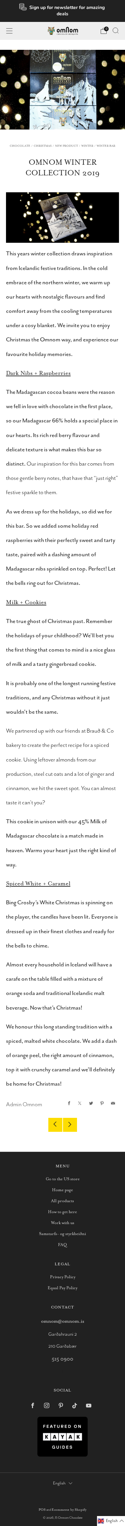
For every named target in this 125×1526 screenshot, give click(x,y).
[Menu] (9, 31)
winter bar (106, 145)
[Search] (115, 30)
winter (87, 145)
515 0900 (62, 1359)
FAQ (62, 1244)
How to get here (62, 1212)
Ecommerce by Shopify (69, 1510)
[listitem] (62, 11)
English (59, 1483)
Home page (62, 1190)
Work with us (62, 1222)
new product (66, 145)
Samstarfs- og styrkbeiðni (62, 1233)
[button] (111, 1521)
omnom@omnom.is (62, 1321)
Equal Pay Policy (62, 1288)
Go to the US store (63, 1179)
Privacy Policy (62, 1277)
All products (62, 1201)
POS (42, 1510)
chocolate (20, 145)
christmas (43, 145)
